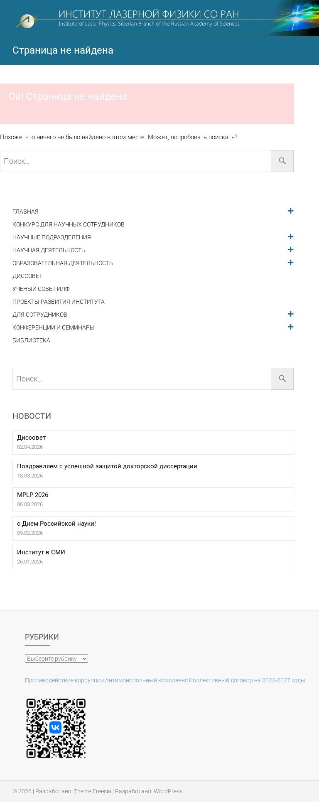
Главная (25, 211)
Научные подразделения (51, 237)
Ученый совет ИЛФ (40, 289)
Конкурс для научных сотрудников (68, 224)
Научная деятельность (48, 250)
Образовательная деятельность (62, 263)
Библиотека (31, 340)
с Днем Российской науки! (56, 523)
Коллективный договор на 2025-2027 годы (247, 680)
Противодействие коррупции (64, 680)
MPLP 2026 (32, 495)
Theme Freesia (92, 791)
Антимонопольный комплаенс (146, 680)
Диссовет (27, 276)
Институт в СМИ (41, 552)
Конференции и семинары (53, 327)
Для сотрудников (39, 314)
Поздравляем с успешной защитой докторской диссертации (107, 466)
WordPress (168, 791)
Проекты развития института (58, 301)
